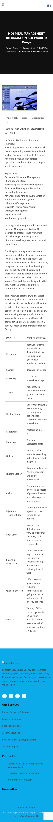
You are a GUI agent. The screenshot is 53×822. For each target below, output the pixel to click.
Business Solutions (11, 719)
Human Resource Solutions (15, 712)
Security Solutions (11, 733)
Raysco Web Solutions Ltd (26, 816)
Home (21, 807)
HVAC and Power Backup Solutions (19, 739)
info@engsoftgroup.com (19, 779)
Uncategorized (38, 118)
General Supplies (10, 746)
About (32, 807)
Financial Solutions (11, 726)
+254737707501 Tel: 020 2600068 (23, 773)
